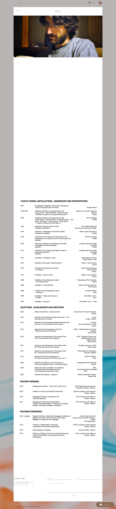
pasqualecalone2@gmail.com (25, 482)
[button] (100, 2)
